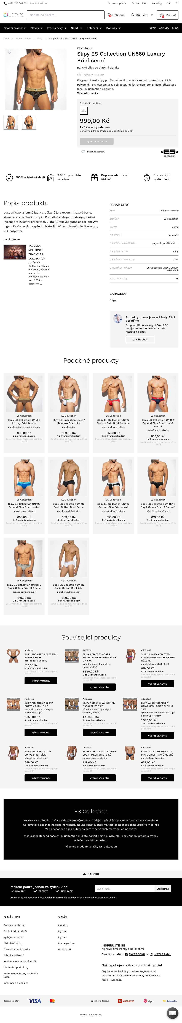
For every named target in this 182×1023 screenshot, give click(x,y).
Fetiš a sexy (55, 28)
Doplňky (111, 28)
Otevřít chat (140, 339)
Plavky (34, 28)
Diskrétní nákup (13, 943)
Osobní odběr (139, 3)
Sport (74, 28)
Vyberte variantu (97, 141)
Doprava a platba (117, 3)
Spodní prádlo (13, 28)
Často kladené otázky (17, 949)
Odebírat (163, 888)
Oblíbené (117, 15)
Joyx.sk (61, 931)
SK (168, 3)
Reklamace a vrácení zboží (20, 961)
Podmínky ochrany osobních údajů (21, 975)
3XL (84, 110)
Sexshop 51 (64, 949)
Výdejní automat (14, 937)
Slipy (39, 38)
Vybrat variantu (40, 680)
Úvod (6, 38)
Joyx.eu (61, 937)
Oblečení (92, 28)
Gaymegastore (65, 943)
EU (176, 3)
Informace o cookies (16, 982)
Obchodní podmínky (16, 967)
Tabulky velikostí (14, 955)
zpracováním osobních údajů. (99, 897)
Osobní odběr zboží (15, 931)
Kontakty (157, 3)
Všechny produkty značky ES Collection (91, 846)
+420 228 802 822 (18, 3)
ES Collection (85, 48)
